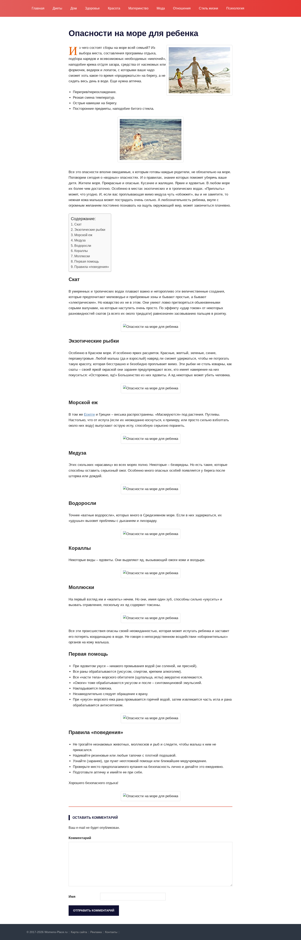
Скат (77, 224)
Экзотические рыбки (89, 229)
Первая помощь (86, 261)
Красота (114, 8)
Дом (73, 8)
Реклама (96, 932)
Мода (161, 8)
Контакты (111, 932)
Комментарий (80, 838)
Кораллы (81, 251)
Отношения (182, 8)
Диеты (57, 8)
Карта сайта (79, 932)
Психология (235, 8)
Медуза (80, 240)
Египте (89, 414)
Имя (72, 896)
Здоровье (92, 8)
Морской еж (83, 235)
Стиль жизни (208, 8)
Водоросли (82, 245)
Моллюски (82, 256)
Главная (38, 8)
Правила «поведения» (91, 267)
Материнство (138, 8)
